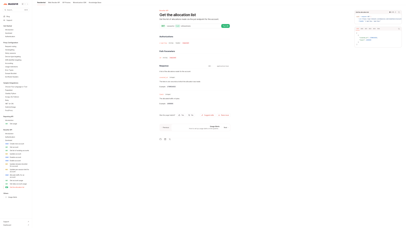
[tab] (358, 28)
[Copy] (218, 26)
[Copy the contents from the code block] (399, 12)
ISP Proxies (66, 2)
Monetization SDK (79, 2)
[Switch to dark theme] (27, 4)
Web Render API (54, 2)
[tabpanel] (378, 39)
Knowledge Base (95, 2)
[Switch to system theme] (23, 4)
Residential (41, 2)
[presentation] (378, 19)
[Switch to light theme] (25, 4)
